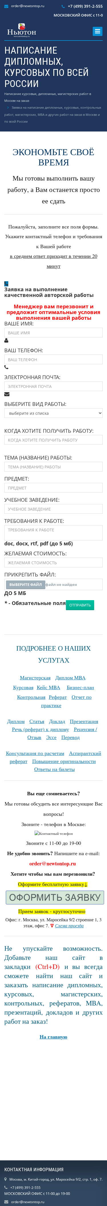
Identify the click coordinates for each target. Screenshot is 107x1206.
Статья (36, 721)
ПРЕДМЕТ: (16, 478)
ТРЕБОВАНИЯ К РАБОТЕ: (34, 521)
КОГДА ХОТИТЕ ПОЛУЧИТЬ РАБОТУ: (49, 431)
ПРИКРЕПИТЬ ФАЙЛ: (30, 574)
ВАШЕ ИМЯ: (19, 323)
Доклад (57, 721)
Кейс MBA (48, 687)
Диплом (16, 721)
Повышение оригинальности (64, 761)
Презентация (84, 721)
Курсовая (23, 687)
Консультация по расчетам (35, 753)
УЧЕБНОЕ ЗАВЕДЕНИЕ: (32, 500)
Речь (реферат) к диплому (40, 729)
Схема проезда (69, 925)
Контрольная (31, 696)
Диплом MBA (70, 677)
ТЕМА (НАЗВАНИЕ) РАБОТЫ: (38, 457)
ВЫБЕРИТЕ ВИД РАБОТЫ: (35, 404)
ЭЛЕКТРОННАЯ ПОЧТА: (32, 377)
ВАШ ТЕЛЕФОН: (23, 350)
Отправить (80, 605)
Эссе (51, 737)
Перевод (70, 737)
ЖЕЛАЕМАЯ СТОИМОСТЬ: (35, 553)
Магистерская (35, 677)
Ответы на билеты (54, 769)
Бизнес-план (80, 687)
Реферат (58, 696)
